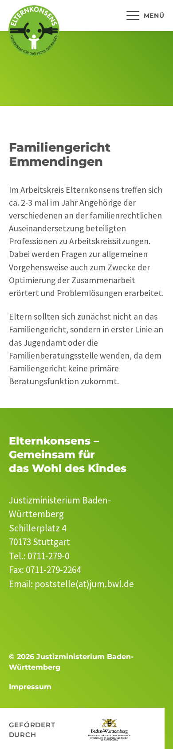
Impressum (30, 687)
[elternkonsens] (33, 30)
